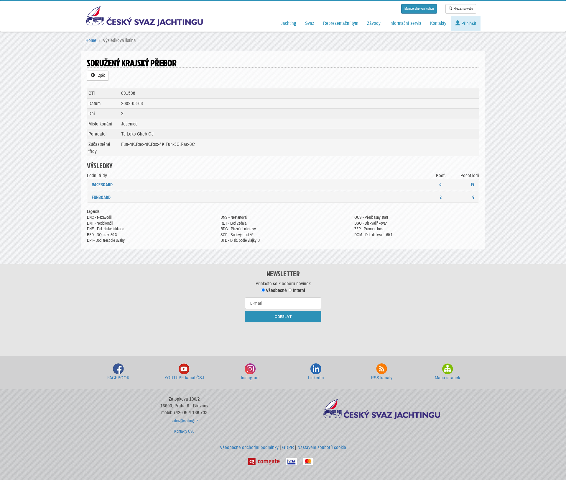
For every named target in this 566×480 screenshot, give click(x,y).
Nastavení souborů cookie (321, 447)
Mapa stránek (447, 377)
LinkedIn (316, 377)
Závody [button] (374, 23)
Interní (298, 290)
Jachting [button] (288, 23)
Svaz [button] (309, 23)
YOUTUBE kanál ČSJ (184, 377)
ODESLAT (283, 316)
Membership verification (419, 8)
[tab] (283, 184)
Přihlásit (468, 23)
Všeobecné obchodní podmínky (249, 447)
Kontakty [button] (438, 23)
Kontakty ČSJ (184, 431)
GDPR (288, 447)
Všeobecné (276, 290)
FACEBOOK (118, 377)
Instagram (250, 377)
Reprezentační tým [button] (340, 23)
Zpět (100, 75)
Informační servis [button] (405, 23)
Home (90, 40)
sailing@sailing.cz (184, 421)
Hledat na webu (463, 8)
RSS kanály (381, 377)
